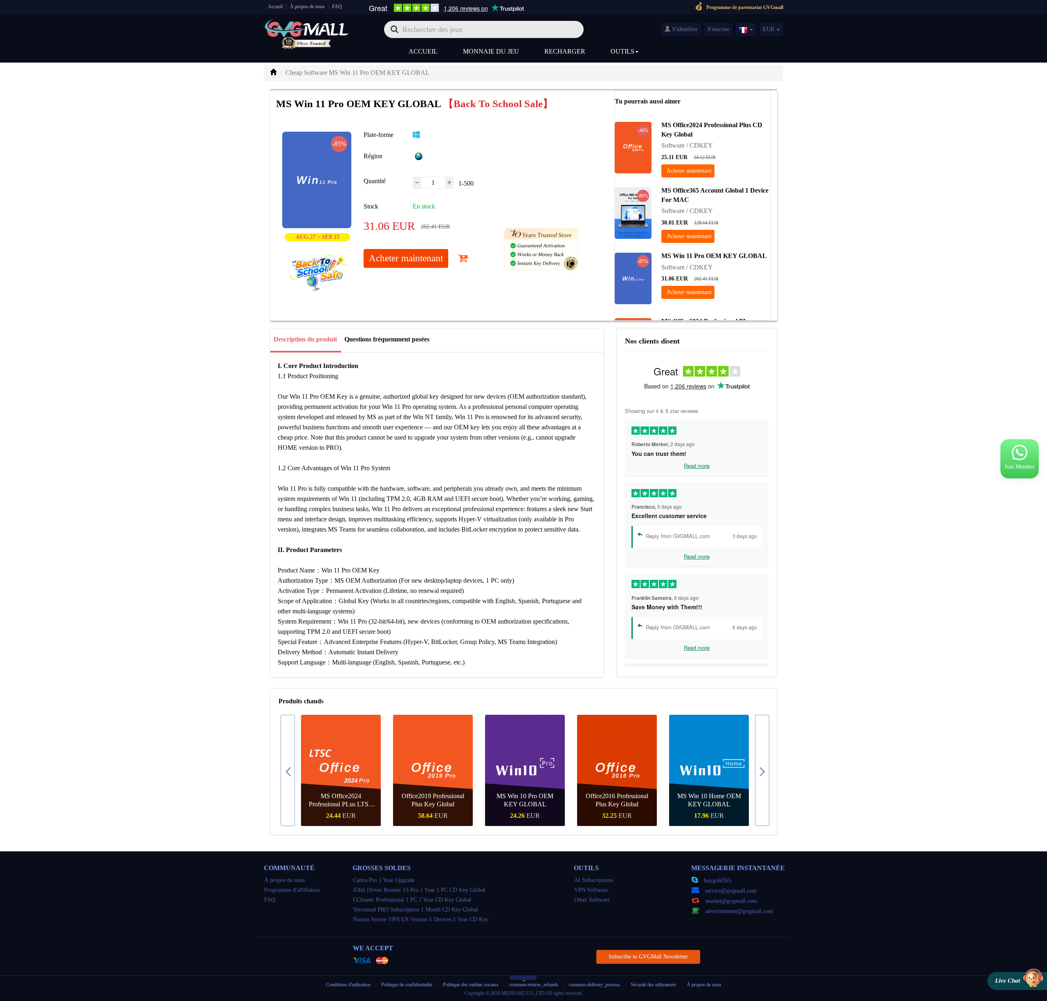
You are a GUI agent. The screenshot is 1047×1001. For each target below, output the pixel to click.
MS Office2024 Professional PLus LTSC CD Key (341, 800)
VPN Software (591, 890)
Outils (622, 51)
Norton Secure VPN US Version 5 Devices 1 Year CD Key (420, 919)
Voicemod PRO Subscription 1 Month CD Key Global (415, 910)
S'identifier (684, 29)
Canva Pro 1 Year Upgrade (384, 880)
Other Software (592, 900)
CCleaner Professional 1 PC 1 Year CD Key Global (412, 900)
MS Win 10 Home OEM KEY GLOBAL (709, 800)
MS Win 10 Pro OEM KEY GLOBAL (525, 800)
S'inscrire (718, 29)
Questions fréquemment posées (386, 339)
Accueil (275, 6)
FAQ (337, 6)
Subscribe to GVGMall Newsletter (648, 957)
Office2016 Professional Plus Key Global (617, 800)
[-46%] (633, 146)
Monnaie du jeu (491, 51)
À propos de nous (307, 6)
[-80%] (633, 212)
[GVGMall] (307, 26)
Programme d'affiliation (292, 890)
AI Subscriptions (593, 880)
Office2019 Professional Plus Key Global (433, 800)
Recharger (564, 51)
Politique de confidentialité (407, 985)
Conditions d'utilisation (348, 985)
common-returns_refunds (533, 985)
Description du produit (305, 339)
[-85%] (633, 277)
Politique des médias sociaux (471, 985)
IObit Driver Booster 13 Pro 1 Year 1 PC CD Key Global (419, 890)
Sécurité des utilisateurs (653, 985)
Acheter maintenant (406, 258)
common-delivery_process (594, 985)
